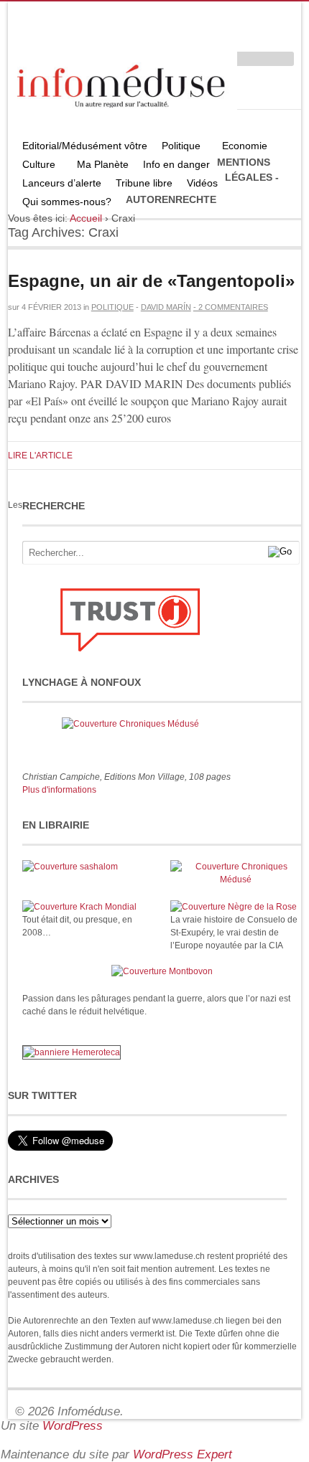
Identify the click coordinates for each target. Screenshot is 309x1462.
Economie (244, 145)
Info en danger (176, 164)
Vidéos (202, 183)
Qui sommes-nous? (63, 203)
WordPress (72, 1426)
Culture (35, 166)
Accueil (86, 218)
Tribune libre (144, 183)
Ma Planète (103, 164)
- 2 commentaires (230, 307)
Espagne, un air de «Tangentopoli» (151, 281)
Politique (177, 147)
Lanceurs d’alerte (61, 183)
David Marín (166, 307)
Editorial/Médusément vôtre (84, 145)
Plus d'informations (59, 790)
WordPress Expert (182, 1454)
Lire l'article (40, 456)
